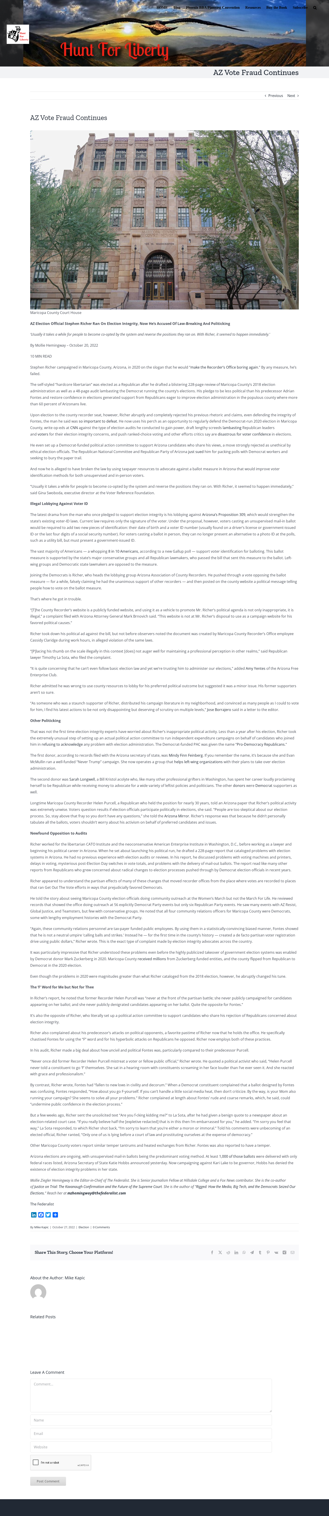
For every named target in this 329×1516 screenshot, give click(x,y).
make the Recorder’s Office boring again (224, 367)
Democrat (263, 785)
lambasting (232, 427)
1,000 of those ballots (237, 1156)
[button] (315, 7)
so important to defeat (98, 421)
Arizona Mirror (176, 816)
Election (84, 1227)
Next (291, 95)
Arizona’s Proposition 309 (223, 514)
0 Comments (101, 1227)
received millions (152, 958)
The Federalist (42, 1204)
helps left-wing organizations (198, 761)
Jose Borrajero (219, 709)
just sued (196, 451)
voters (43, 434)
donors (239, 785)
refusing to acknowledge (62, 744)
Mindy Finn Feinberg (186, 755)
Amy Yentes (255, 668)
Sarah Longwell (82, 779)
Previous (275, 95)
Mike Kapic (41, 1227)
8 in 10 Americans (123, 551)
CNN (74, 427)
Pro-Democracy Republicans (261, 744)
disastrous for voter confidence (244, 434)
